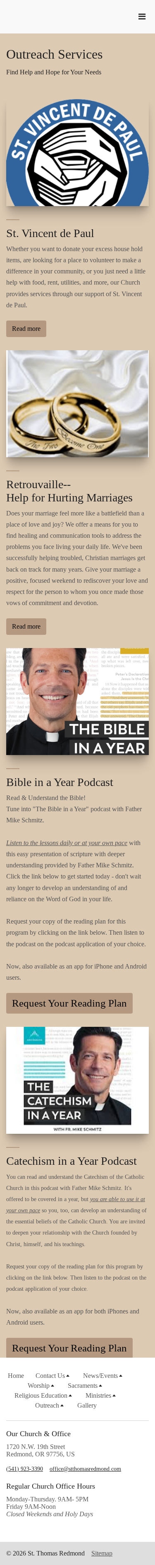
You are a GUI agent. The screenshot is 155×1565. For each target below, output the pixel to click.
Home (16, 1375)
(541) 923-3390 (24, 1469)
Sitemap (101, 1553)
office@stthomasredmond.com (85, 1469)
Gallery (87, 1405)
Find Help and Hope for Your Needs (53, 72)
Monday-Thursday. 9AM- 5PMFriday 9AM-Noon (49, 1507)
